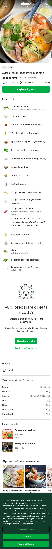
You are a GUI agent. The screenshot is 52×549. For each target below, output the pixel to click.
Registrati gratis (26, 89)
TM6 (10, 68)
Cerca (47, 6)
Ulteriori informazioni (26, 348)
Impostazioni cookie (26, 529)
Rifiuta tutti (26, 536)
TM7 (4, 68)
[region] (26, 521)
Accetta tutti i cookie (26, 544)
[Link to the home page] (26, 4)
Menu (5, 6)
